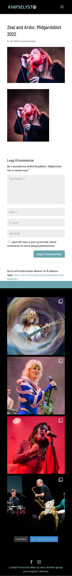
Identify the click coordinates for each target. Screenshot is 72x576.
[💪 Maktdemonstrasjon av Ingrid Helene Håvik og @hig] (36, 445)
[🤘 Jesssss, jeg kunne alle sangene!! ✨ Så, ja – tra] (36, 385)
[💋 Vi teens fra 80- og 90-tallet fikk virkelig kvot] (36, 326)
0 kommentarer (28, 41)
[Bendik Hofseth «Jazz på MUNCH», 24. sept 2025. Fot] (36, 504)
